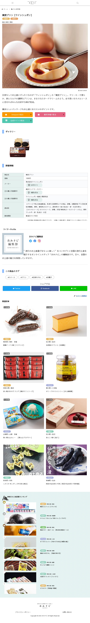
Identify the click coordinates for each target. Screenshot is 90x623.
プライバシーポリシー (23, 612)
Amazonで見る (17, 114)
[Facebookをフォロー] (34, 241)
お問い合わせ (67, 612)
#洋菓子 (49, 277)
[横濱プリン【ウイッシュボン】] (55, 459)
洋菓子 (6, 19)
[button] (78, 357)
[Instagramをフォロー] (39, 241)
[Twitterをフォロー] (30, 241)
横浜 (3, 22)
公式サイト (34, 185)
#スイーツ (11, 277)
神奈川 (14, 19)
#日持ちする (36, 277)
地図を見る (34, 192)
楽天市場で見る (50, 114)
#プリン (23, 277)
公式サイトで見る (17, 120)
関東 (11, 22)
